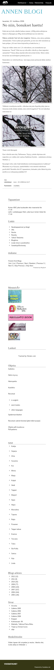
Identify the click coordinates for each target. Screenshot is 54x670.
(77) (14, 584)
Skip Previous (19, 266)
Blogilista (14, 240)
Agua (13, 500)
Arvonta (14, 606)
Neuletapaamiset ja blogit (20, 227)
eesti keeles (15, 405)
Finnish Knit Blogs (15, 261)
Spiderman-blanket (15, 415)
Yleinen (16, 185)
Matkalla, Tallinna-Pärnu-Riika (22, 624)
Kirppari (14, 619)
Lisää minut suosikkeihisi (20, 243)
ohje (12, 629)
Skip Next (29, 266)
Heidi (13, 485)
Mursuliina (15, 510)
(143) (15, 587)
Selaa (31, 3)
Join (9, 263)
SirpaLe (14, 451)
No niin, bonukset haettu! (23, 25)
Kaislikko (11, 388)
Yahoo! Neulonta (17, 238)
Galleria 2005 (16, 608)
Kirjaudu (48, 3)
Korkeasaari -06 (17, 622)
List (14, 263)
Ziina (13, 456)
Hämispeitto (12, 381)
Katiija (13, 446)
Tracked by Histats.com (27, 356)
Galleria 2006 (16, 611)
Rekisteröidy (39, 3)
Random (32, 263)
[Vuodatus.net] (11, 664)
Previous (20, 263)
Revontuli (11, 394)
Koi (12, 466)
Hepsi (13, 505)
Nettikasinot (22, 3)
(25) (14, 582)
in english (14, 400)
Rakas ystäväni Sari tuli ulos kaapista (16, 38)
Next (26, 263)
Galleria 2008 (16, 616)
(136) (15, 595)
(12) (14, 576)
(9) (14, 579)
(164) (15, 592)
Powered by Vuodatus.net (42, 667)
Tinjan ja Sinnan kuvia (19, 627)
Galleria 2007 (16, 614)
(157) (15, 590)
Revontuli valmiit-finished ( (17, 421)
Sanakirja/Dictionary (18, 245)
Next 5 (10, 266)
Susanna (14, 461)
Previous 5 (40, 263)
